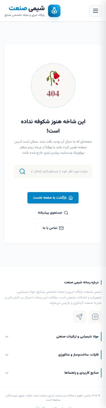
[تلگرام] (79, 317)
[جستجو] (22, 171)
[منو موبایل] (95, 11)
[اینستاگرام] (95, 317)
